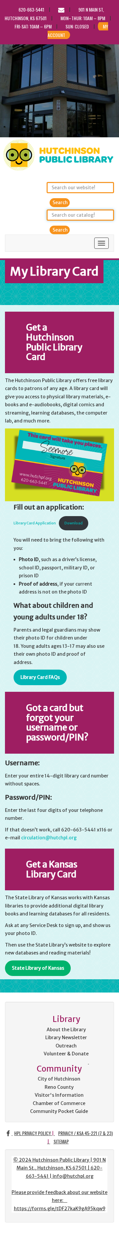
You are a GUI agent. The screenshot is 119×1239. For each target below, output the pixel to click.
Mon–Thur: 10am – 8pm (82, 18)
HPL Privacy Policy (32, 1132)
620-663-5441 (31, 9)
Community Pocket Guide (59, 1111)
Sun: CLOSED (77, 26)
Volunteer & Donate (66, 1054)
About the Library (66, 1030)
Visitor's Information (59, 1095)
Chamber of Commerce (59, 1103)
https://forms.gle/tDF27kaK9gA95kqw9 (59, 1209)
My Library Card (54, 271)
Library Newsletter (66, 1037)
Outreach (66, 1046)
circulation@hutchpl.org (49, 838)
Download (73, 523)
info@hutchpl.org (73, 1176)
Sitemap (61, 1141)
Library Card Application (35, 523)
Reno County (59, 1087)
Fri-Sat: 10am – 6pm (33, 26)
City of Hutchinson (59, 1079)
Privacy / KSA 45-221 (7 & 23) (85, 1132)
